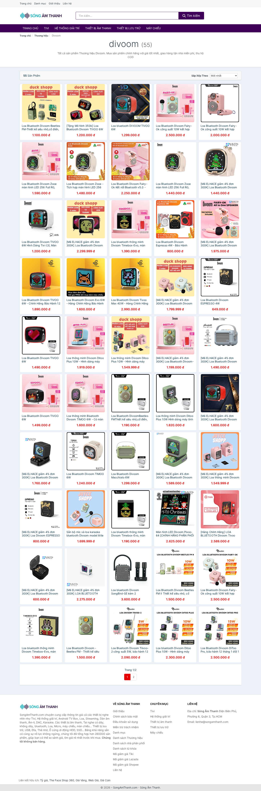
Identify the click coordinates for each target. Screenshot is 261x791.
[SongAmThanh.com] (41, 15)
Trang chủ (26, 3)
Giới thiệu (54, 3)
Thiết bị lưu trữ (129, 28)
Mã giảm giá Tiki (123, 753)
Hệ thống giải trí (67, 28)
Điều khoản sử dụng (125, 721)
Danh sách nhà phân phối (129, 743)
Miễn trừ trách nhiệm (126, 727)
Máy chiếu (153, 28)
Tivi (46, 28)
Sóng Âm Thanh (150, 787)
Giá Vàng (81, 780)
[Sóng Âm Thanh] (39, 706)
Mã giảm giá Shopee (126, 764)
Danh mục (40, 3)
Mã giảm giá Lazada (125, 759)
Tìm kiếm (193, 16)
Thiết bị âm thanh (98, 28)
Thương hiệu (41, 35)
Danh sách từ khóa (124, 748)
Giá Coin (105, 780)
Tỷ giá (44, 780)
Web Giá (93, 780)
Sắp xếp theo (199, 75)
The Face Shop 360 (61, 780)
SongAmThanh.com (125, 787)
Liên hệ (67, 3)
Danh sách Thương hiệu (128, 737)
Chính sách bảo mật (125, 716)
